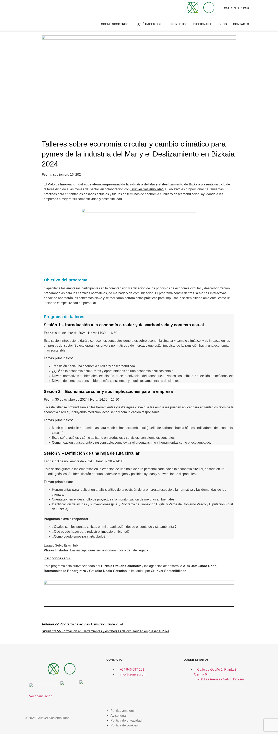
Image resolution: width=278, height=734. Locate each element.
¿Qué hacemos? (148, 24)
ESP (226, 8)
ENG (246, 8)
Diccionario (202, 24)
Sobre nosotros (114, 24)
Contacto (241, 24)
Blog (223, 24)
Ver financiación (40, 696)
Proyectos (178, 24)
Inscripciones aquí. (57, 558)
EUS (236, 8)
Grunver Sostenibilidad (147, 189)
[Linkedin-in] (208, 7)
